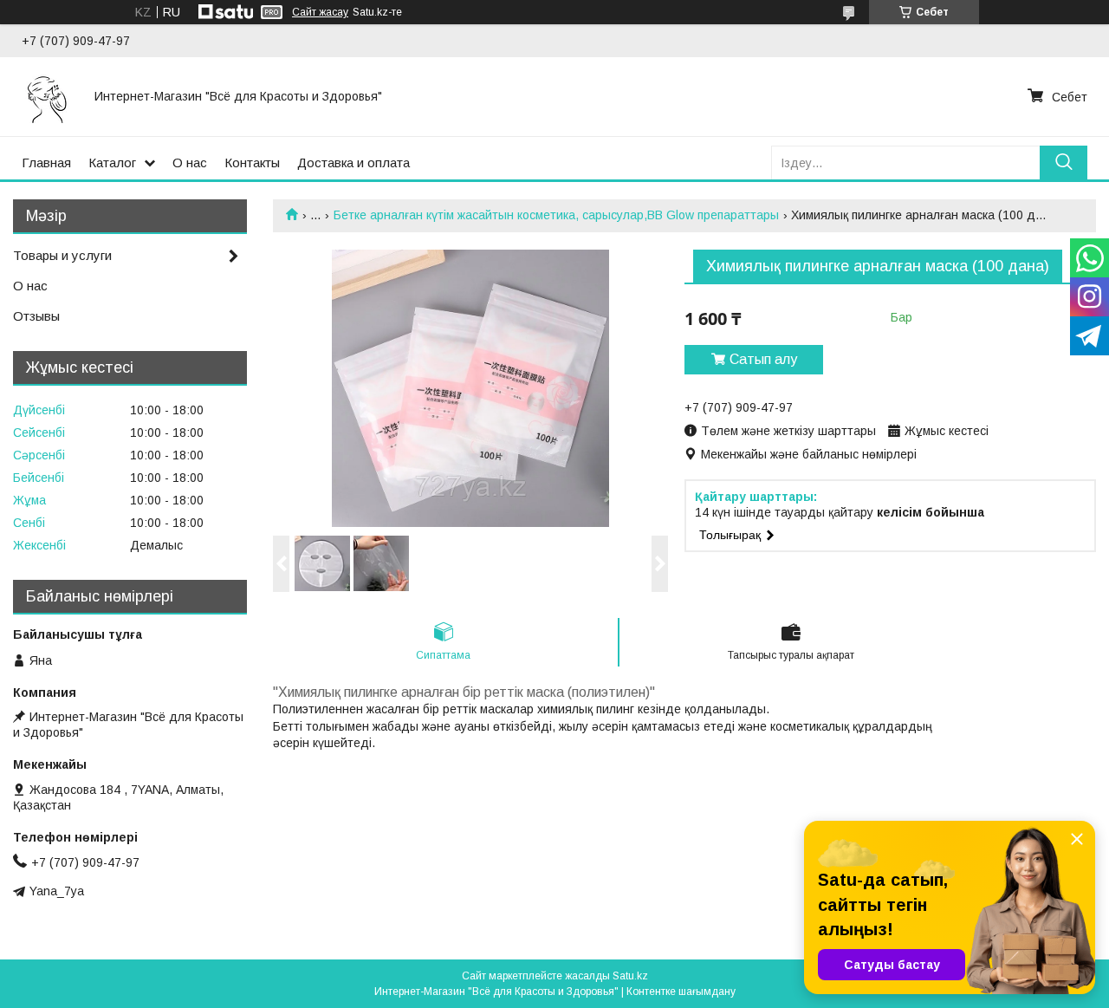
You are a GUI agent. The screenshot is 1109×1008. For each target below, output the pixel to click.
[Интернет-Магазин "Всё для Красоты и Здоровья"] (48, 96)
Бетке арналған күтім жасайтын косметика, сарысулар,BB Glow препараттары (556, 215)
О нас (189, 162)
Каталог (112, 162)
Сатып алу (763, 359)
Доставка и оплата (353, 162)
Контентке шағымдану (681, 991)
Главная (46, 162)
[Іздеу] (1063, 162)
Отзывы (36, 316)
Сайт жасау (320, 12)
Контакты (252, 162)
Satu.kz (630, 976)
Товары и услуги (62, 255)
